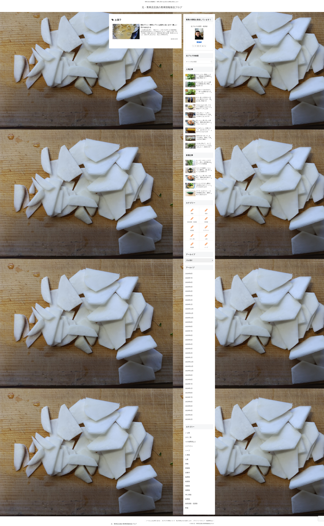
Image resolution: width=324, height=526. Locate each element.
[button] (211, 62)
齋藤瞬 (199, 42)
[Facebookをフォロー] (195, 46)
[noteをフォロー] (200, 46)
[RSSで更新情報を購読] (205, 46)
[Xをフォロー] (193, 46)
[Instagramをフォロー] (198, 46)
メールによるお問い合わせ (153, 520)
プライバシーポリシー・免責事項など (203, 520)
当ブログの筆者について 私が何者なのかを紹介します (177, 520)
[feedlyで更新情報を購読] (203, 46)
